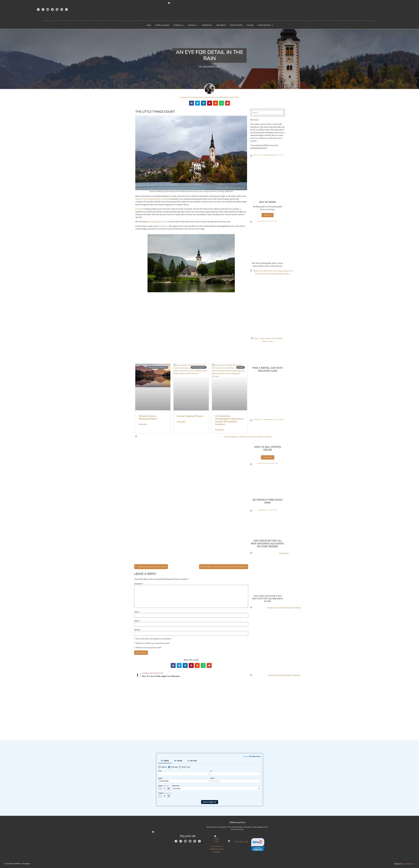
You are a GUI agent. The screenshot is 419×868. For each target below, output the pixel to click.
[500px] (66, 9)
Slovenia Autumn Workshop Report (148, 417)
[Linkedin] (194, 841)
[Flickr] (57, 9)
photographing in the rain (157, 222)
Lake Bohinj (163, 226)
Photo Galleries (162, 25)
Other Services (264, 25)
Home (148, 25)
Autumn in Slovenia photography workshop (152, 199)
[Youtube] (47, 9)
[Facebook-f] (38, 9)
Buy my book (267, 202)
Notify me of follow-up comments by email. (153, 643)
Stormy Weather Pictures (190, 416)
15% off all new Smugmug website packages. (217, 849)
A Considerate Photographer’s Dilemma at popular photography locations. (229, 420)
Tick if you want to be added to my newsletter (153, 639)
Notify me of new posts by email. (148, 647)
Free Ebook (221, 25)
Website (137, 630)
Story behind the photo (229, 97)
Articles (191, 25)
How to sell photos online (267, 448)
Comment (138, 584)
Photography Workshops (191, 97)
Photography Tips (210, 97)
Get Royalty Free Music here (267, 501)
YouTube (250, 25)
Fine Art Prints (236, 25)
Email (137, 621)
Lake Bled (139, 209)
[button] (191, 103)
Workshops (207, 25)
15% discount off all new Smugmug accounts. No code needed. (267, 543)
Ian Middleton (408, 864)
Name (137, 612)
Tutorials (177, 25)
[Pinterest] (61, 9)
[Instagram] (43, 9)
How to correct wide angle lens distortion (161, 676)
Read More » (143, 424)
